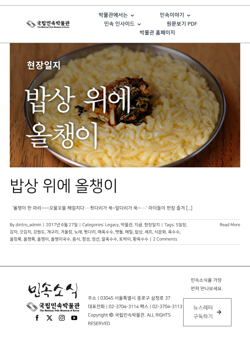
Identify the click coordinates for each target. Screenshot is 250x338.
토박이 (125, 239)
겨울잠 (66, 232)
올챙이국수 (60, 239)
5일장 (181, 225)
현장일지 (152, 225)
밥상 (139, 232)
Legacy (112, 225)
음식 (76, 239)
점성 (86, 239)
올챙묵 (29, 239)
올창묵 (15, 239)
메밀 (129, 232)
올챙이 (43, 239)
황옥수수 (140, 239)
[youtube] (74, 318)
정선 (96, 239)
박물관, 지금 (131, 225)
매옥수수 (105, 232)
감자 (14, 232)
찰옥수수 (109, 239)
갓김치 (25, 232)
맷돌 (119, 232)
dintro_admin (28, 225)
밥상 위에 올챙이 (64, 186)
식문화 (160, 232)
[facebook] (37, 318)
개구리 (53, 232)
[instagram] (62, 318)
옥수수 (174, 232)
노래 (78, 232)
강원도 (39, 232)
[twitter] (49, 318)
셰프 (148, 232)
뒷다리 (90, 232)
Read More (230, 225)
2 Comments (165, 239)
